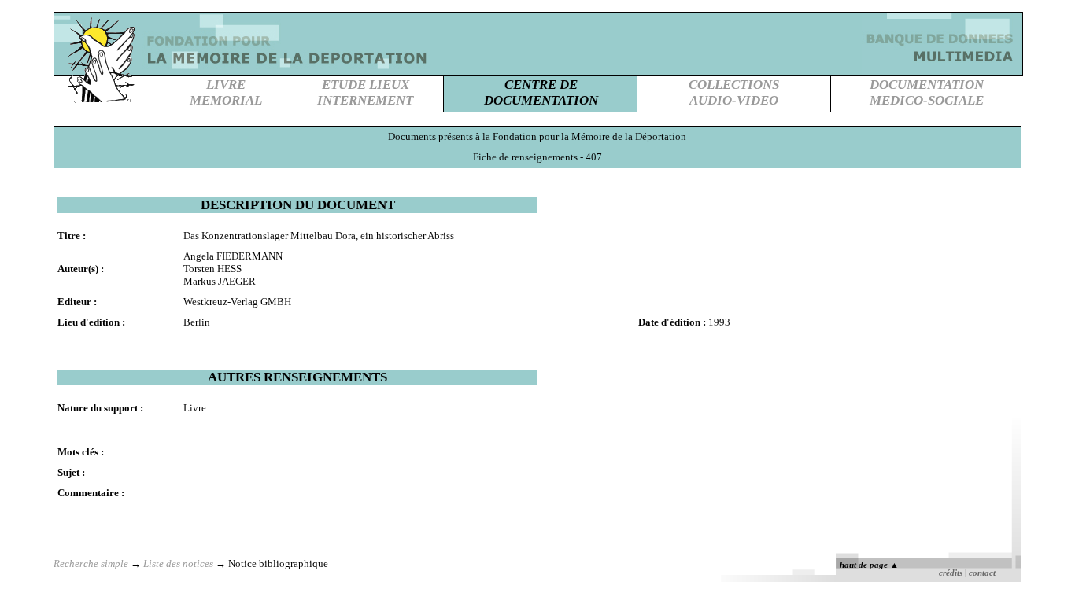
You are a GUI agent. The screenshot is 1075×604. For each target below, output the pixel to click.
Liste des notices (178, 563)
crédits (950, 573)
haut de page (869, 565)
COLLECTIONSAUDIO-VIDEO (734, 92)
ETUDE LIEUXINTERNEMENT (365, 92)
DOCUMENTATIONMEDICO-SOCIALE (927, 92)
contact (982, 573)
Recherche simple (91, 563)
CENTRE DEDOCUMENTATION (541, 92)
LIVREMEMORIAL (226, 92)
